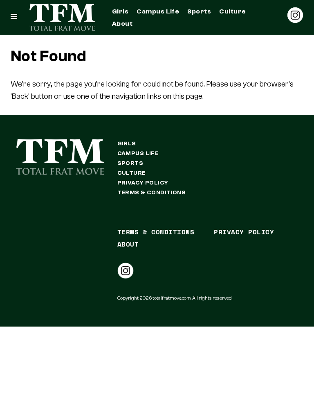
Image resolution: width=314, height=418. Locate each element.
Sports (199, 11)
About (122, 23)
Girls (120, 11)
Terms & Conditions (151, 192)
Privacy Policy (142, 183)
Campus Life (158, 11)
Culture (232, 11)
